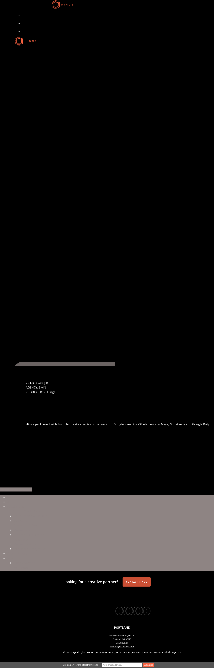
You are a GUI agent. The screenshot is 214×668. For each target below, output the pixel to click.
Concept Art (22, 539)
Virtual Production (26, 511)
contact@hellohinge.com (122, 646)
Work (10, 502)
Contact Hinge (136, 581)
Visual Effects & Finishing (31, 516)
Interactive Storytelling (30, 549)
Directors (13, 558)
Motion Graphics (25, 530)
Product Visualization (28, 535)
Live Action (21, 521)
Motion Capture (24, 544)
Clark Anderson (24, 563)
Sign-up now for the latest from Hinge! (80, 664)
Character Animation (28, 525)
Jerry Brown (21, 568)
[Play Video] (65, 364)
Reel (10, 497)
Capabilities (15, 507)
